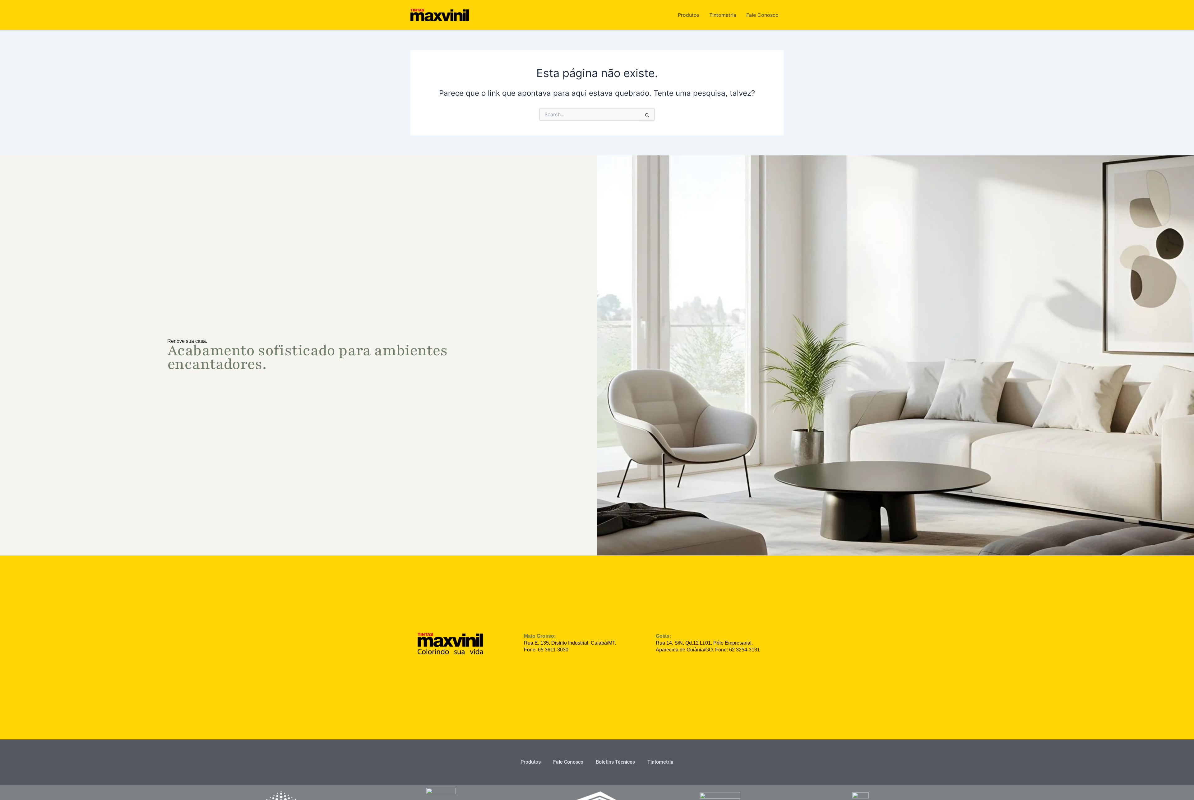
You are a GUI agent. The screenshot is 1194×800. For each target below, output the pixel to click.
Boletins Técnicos (615, 762)
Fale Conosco (762, 15)
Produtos (688, 15)
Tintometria (722, 15)
